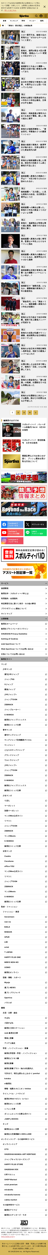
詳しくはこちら (10, 10)
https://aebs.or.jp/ (8, 1236)
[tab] (23, 20)
